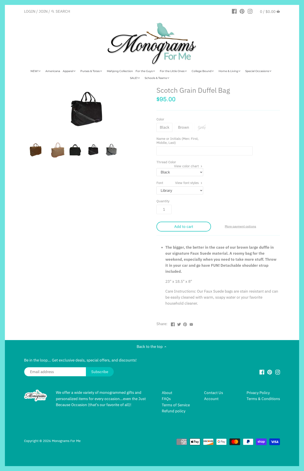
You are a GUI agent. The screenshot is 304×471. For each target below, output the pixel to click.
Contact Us (213, 392)
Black (164, 127)
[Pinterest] (242, 11)
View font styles (187, 182)
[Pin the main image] (185, 323)
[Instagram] (250, 11)
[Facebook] (234, 11)
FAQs (166, 398)
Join (43, 11)
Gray (202, 127)
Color (160, 119)
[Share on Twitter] (179, 323)
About (167, 392)
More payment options (240, 226)
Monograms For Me (66, 440)
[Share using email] (191, 323)
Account (211, 398)
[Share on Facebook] (173, 323)
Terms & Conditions (263, 398)
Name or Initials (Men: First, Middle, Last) (177, 140)
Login (29, 11)
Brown (183, 127)
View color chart (187, 166)
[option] (35, 150)
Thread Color (178, 162)
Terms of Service (176, 405)
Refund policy (173, 411)
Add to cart (183, 226)
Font (178, 183)
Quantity (162, 201)
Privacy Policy (258, 392)
